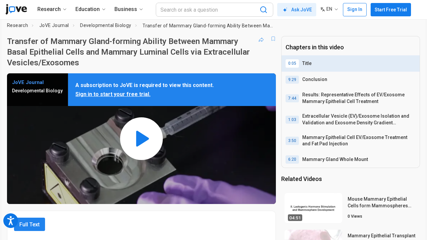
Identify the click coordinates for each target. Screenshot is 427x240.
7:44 (292, 98)
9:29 (292, 79)
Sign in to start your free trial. (112, 94)
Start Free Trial (391, 9)
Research (17, 25)
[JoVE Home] (16, 9)
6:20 (292, 159)
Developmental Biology (105, 25)
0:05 (292, 63)
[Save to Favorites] (273, 38)
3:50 (292, 140)
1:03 (292, 119)
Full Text (29, 224)
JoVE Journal (54, 25)
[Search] (263, 9)
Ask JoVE (301, 9)
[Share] (261, 38)
